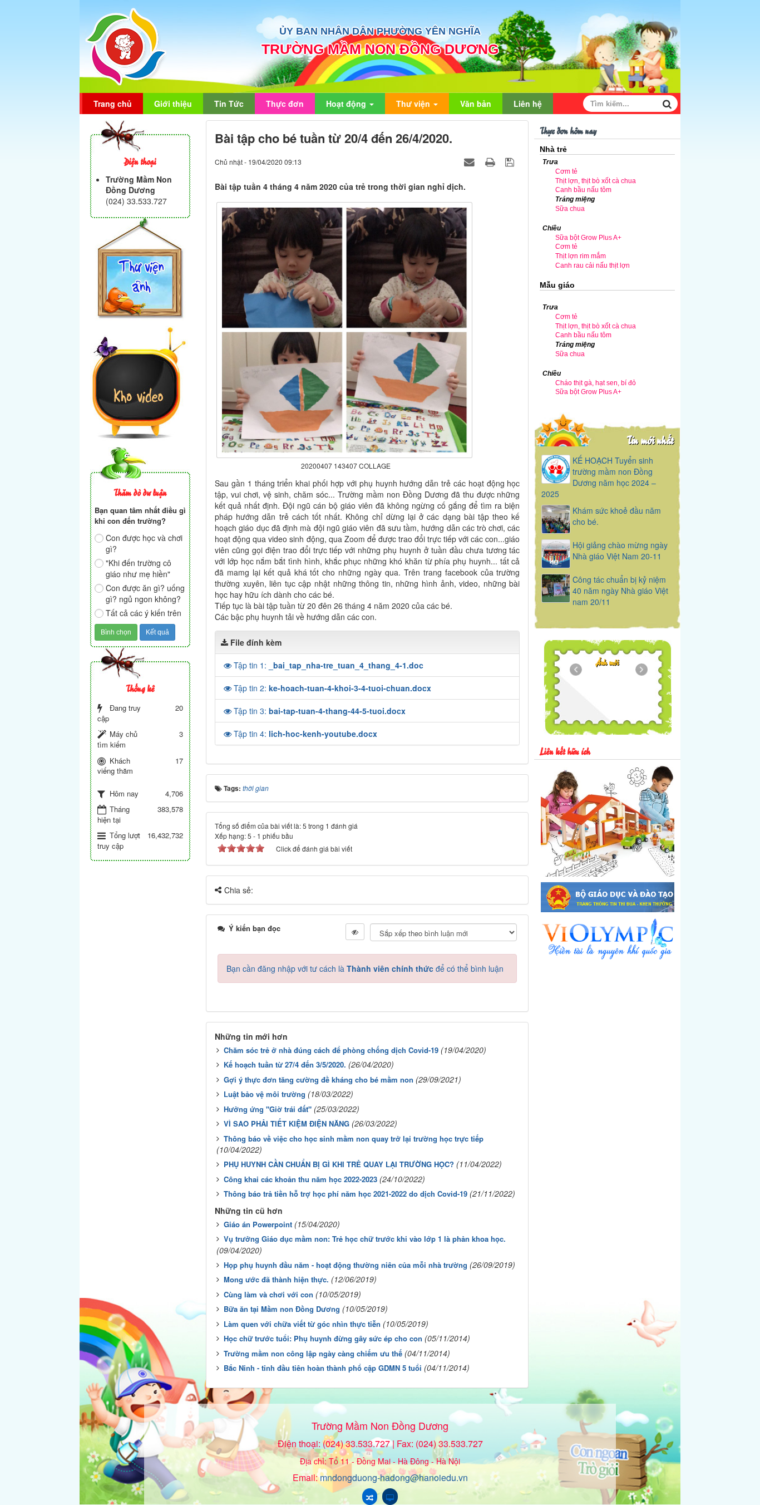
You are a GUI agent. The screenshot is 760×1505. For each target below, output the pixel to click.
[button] (229, 665)
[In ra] (491, 161)
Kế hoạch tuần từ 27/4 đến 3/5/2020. (285, 1064)
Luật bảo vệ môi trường (264, 1094)
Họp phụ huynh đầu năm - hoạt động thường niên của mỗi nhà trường (345, 1265)
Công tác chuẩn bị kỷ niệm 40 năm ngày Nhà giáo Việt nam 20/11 (620, 590)
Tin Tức (229, 103)
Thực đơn (285, 103)
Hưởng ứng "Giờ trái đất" (268, 1109)
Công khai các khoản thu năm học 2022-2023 (300, 1179)
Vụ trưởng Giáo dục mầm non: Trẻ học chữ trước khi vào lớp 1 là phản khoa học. (365, 1238)
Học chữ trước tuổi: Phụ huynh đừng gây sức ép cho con (323, 1338)
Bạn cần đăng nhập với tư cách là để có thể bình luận (365, 968)
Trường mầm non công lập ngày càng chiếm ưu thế (313, 1353)
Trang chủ (112, 103)
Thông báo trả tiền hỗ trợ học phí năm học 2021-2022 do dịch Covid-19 (345, 1193)
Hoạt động (347, 103)
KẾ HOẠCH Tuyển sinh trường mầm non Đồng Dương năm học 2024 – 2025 (598, 477)
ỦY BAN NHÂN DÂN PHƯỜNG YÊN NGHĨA (380, 31)
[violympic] (607, 938)
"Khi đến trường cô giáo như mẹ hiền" (138, 568)
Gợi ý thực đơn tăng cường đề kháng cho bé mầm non (318, 1079)
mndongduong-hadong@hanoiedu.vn (394, 1477)
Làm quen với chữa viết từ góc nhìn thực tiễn (302, 1324)
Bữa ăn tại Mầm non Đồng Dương (282, 1309)
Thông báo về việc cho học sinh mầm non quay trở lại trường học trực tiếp (353, 1138)
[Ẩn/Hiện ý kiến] (355, 931)
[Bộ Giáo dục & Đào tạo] (607, 896)
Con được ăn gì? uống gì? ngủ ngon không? (145, 593)
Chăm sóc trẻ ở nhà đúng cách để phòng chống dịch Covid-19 (331, 1050)
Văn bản (475, 103)
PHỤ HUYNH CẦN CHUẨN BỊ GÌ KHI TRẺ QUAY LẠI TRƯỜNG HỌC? (339, 1164)
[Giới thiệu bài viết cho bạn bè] (470, 161)
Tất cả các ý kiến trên (143, 612)
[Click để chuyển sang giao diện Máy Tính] (390, 1496)
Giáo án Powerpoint (258, 1224)
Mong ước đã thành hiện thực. (276, 1279)
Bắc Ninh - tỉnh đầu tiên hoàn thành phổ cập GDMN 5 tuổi (323, 1368)
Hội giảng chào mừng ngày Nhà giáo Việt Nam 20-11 (620, 550)
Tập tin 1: (328, 665)
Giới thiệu (173, 103)
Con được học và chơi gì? (144, 543)
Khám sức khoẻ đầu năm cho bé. (617, 516)
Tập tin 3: (320, 710)
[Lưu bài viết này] (511, 161)
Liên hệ (528, 103)
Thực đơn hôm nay (568, 130)
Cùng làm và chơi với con (268, 1294)
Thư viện (414, 103)
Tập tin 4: (305, 733)
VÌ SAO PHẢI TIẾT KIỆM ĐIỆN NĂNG (286, 1123)
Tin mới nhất (650, 439)
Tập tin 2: (332, 688)
